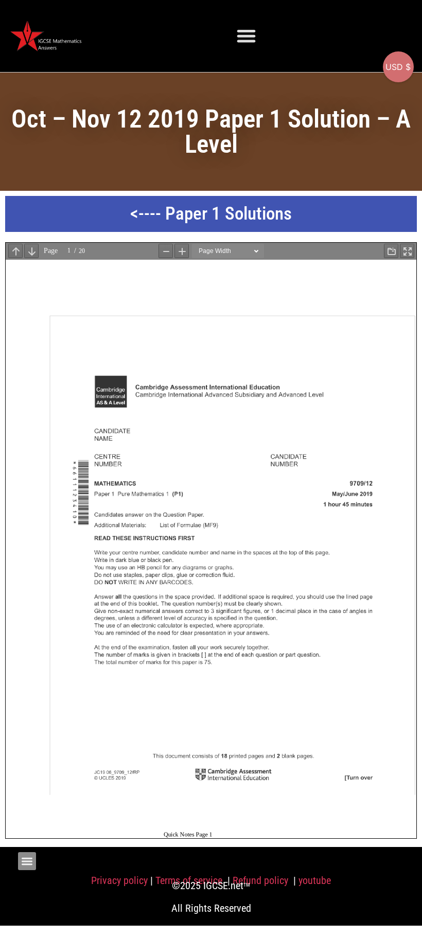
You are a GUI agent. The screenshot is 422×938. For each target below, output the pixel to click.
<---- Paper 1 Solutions (211, 213)
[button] (246, 36)
